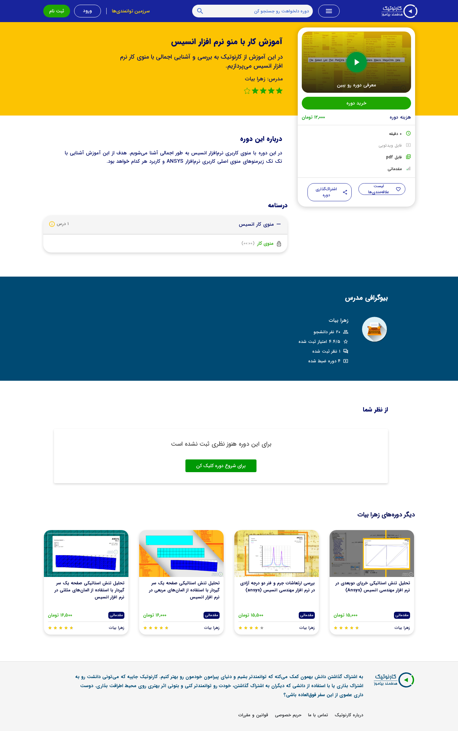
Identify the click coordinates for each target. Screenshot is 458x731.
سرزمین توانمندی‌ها (131, 11)
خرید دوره (356, 103)
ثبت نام (56, 11)
